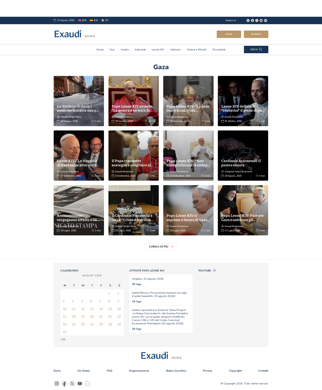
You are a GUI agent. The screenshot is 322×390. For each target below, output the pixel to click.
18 (73, 316)
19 (83, 316)
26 (83, 324)
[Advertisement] (148, 8)
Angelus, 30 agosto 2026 (148, 279)
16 (119, 308)
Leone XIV (158, 49)
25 (73, 324)
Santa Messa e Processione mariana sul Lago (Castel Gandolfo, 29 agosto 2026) (159, 294)
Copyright (235, 371)
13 (92, 308)
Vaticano (175, 49)
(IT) (106, 20)
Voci (112, 49)
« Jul (62, 339)
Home (100, 49)
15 (110, 308)
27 (92, 324)
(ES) (96, 20)
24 (64, 324)
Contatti (263, 371)
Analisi (125, 49)
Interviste (140, 49)
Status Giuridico (176, 371)
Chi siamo (83, 371)
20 (92, 316)
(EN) (84, 20)
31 (64, 331)
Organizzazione (139, 371)
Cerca (254, 49)
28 (101, 324)
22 (110, 316)
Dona (228, 34)
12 (83, 308)
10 (64, 308)
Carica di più (158, 246)
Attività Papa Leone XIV (146, 270)
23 (119, 316)
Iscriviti (256, 34)
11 (73, 308)
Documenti (219, 49)
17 (64, 316)
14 (101, 308)
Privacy (207, 371)
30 (119, 324)
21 (101, 316)
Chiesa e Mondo (197, 49)
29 (110, 324)
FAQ (109, 371)
